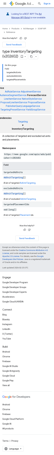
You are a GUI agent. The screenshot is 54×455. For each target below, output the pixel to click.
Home (5, 28)
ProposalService (36, 102)
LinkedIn (6, 329)
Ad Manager (31, 4)
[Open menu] (5, 3)
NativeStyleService (32, 98)
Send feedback (14, 44)
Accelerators (8, 297)
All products (8, 428)
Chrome (6, 356)
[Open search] (39, 3)
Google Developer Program (15, 282)
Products (15, 28)
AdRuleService (12, 91)
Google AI (6, 424)
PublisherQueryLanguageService (23, 106)
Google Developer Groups (14, 287)
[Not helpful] (25, 38)
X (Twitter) (7, 334)
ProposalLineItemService (13, 102)
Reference (10, 32)
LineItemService (12, 98)
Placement (25, 215)
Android (6, 352)
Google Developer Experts (14, 292)
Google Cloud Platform (13, 419)
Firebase (6, 361)
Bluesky (6, 319)
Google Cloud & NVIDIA (13, 301)
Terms (5, 441)
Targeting (23, 121)
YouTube (6, 338)
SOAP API (42, 28)
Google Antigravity (11, 371)
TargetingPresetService (12, 109)
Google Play (8, 380)
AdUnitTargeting (13, 177)
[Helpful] (21, 38)
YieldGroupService (35, 109)
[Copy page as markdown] (31, 56)
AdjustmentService (31, 91)
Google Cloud (8, 376)
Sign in (47, 3)
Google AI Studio (10, 366)
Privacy (14, 441)
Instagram (7, 324)
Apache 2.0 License (10, 256)
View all (6, 385)
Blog (4, 314)
